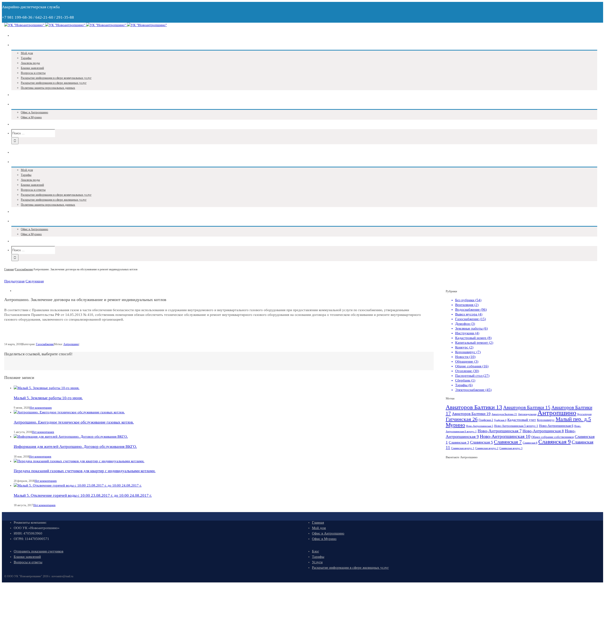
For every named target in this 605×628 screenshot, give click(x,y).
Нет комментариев (41, 407)
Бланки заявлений (27, 557)
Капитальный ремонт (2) (474, 342)
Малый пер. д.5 (573, 419)
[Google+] (221, 364)
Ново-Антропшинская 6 (556, 426)
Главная (318, 522)
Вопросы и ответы (28, 562)
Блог (315, 551)
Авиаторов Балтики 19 (471, 414)
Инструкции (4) (467, 333)
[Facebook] (213, 364)
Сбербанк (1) (465, 380)
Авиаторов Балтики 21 (504, 414)
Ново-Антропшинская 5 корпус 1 (516, 426)
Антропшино (71, 344)
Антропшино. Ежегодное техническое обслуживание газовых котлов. (74, 422)
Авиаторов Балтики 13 (474, 407)
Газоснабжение (45, 344)
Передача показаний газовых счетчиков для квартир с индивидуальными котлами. (85, 471)
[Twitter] (217, 364)
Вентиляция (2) (467, 305)
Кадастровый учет (521, 420)
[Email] (228, 364)
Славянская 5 (481, 442)
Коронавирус (546, 420)
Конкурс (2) (464, 347)
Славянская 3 (459, 442)
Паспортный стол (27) (472, 376)
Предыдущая (14, 281)
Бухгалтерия (584, 414)
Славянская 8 (530, 442)
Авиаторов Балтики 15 (526, 407)
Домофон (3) (465, 324)
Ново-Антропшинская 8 (543, 431)
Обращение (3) (466, 361)
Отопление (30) (467, 371)
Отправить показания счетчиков (38, 551)
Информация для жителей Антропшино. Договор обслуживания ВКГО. (75, 446)
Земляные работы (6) (471, 328)
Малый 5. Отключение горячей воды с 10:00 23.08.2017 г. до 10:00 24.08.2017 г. (83, 495)
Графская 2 (486, 420)
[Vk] (210, 364)
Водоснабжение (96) (471, 309)
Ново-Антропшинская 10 (505, 436)
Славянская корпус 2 (486, 448)
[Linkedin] (225, 364)
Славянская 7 (508, 442)
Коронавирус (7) (468, 352)
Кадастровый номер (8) (473, 338)
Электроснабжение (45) (473, 390)
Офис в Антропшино (328, 533)
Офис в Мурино (324, 539)
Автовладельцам (527, 414)
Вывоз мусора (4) (468, 314)
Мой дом (319, 528)
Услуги (317, 562)
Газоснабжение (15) (470, 319)
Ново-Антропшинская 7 (500, 431)
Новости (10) (465, 357)
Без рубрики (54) (468, 300)
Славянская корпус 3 (511, 448)
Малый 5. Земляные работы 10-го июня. (48, 398)
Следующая (35, 281)
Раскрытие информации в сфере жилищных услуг (350, 567)
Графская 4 (500, 420)
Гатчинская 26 (462, 419)
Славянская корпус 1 (462, 448)
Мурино (455, 425)
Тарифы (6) (464, 385)
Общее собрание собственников (552, 437)
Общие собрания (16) (471, 366)
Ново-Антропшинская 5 (479, 426)
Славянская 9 (554, 442)
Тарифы (318, 557)
